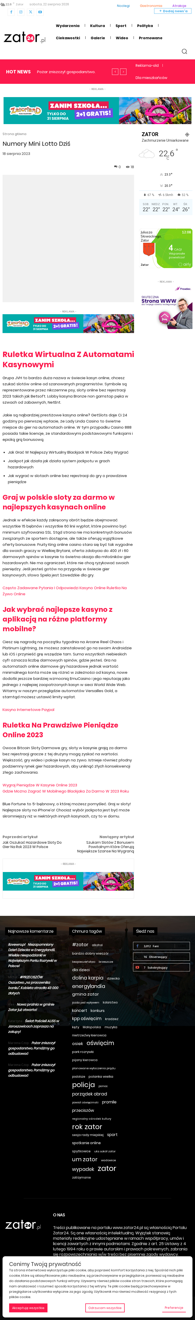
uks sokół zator (105, 1151)
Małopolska (92, 1027)
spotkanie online (86, 1142)
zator (107, 1168)
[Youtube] (40, 12)
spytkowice (81, 1151)
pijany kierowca (85, 1060)
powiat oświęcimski (85, 1102)
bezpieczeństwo (83, 962)
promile (109, 1102)
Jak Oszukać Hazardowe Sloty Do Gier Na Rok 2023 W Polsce (32, 844)
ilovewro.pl (16, 944)
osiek (77, 1043)
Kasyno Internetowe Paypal (28, 709)
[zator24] (24, 38)
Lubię (182, 946)
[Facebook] (11, 12)
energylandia (88, 986)
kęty (75, 1027)
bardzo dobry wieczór (90, 953)
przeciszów (83, 1110)
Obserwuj (178, 956)
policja (83, 1084)
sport (112, 1134)
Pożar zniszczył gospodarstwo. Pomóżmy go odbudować (31, 1048)
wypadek (83, 1169)
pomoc (103, 1086)
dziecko (113, 978)
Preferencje (174, 1307)
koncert (79, 1010)
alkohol (97, 945)
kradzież (111, 1019)
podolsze (78, 1077)
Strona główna (14, 134)
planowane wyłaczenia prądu (94, 1068)
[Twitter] (30, 12)
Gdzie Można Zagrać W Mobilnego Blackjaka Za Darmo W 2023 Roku (66, 791)
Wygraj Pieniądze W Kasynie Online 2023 (40, 785)
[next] (123, 72)
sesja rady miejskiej (88, 1135)
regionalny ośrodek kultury (91, 1119)
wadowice (108, 1160)
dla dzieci (81, 969)
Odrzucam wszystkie (105, 1308)
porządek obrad (89, 1094)
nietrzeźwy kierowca (89, 1035)
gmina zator (85, 994)
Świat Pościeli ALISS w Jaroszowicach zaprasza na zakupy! (33, 1026)
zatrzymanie (81, 1178)
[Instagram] (20, 12)
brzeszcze (106, 962)
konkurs (98, 1010)
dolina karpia (87, 978)
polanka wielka (101, 1076)
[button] (184, 51)
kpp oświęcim (87, 1018)
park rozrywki (83, 1051)
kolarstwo (110, 1002)
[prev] (115, 72)
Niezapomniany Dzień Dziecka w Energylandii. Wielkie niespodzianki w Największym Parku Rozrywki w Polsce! (32, 955)
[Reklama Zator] (165, 306)
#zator (80, 944)
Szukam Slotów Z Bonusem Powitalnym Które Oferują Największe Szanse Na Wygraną (105, 847)
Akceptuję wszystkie (28, 1308)
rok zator (87, 1126)
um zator (85, 1159)
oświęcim (100, 1043)
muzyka (111, 1027)
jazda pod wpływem (85, 1003)
